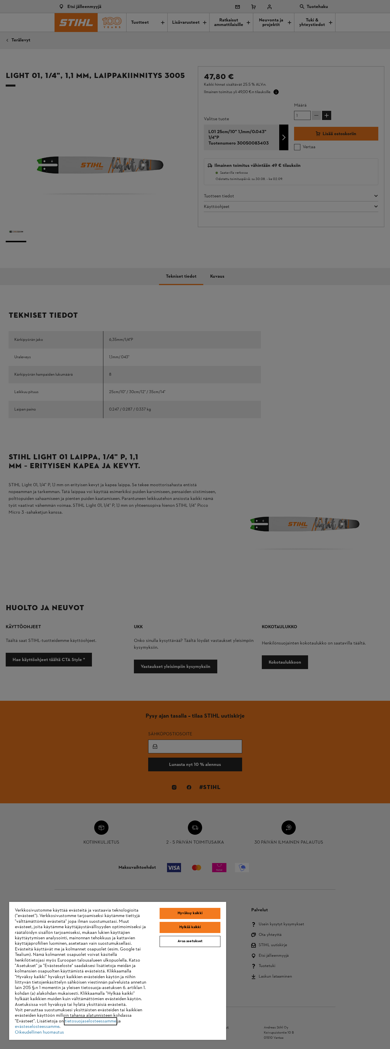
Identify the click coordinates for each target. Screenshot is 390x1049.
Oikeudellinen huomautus (39, 1032)
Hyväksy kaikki (190, 913)
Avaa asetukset (190, 941)
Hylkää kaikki (190, 927)
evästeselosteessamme (37, 1027)
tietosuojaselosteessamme (90, 1021)
